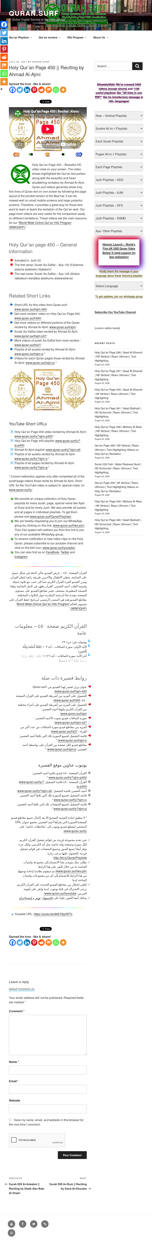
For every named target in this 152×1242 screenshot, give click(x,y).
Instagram (20, 556)
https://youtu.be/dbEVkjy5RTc (53, 914)
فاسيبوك (47, 898)
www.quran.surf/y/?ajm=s (30, 458)
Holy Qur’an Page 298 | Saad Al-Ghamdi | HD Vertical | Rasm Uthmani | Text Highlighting (118, 356)
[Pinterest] (34, 90)
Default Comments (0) (21, 989)
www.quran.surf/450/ (27, 318)
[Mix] (48, 90)
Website (14, 1100)
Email (14, 1081)
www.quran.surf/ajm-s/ (29, 354)
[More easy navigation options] (47, 154)
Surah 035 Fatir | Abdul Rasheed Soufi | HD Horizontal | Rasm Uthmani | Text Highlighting (118, 468)
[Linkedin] (27, 90)
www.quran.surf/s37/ (27, 345)
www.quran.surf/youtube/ (59, 547)
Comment (16, 1011)
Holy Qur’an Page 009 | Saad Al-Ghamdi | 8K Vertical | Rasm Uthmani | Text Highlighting (118, 394)
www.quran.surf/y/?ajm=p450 (33, 436)
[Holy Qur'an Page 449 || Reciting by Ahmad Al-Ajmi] (79, 154)
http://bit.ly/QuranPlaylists (70, 857)
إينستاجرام (25, 898)
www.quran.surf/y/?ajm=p (31, 467)
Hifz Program (75, 37)
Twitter (65, 552)
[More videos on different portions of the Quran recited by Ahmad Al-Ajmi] (63, 154)
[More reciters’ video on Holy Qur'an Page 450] (31, 154)
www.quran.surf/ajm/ (62, 327)
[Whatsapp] (56, 90)
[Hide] (1, 89)
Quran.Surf (34, 13)
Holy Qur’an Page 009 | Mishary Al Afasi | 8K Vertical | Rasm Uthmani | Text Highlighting (118, 505)
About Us (99, 37)
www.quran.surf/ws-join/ (68, 525)
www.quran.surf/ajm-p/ (40, 363)
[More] (63, 90)
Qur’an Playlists (19, 37)
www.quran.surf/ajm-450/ (30, 309)
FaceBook (52, 552)
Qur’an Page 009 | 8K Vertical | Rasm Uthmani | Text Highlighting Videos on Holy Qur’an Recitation (117, 487)
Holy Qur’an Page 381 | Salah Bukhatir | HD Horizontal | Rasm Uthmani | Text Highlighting (118, 412)
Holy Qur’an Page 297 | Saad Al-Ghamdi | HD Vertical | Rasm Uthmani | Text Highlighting (118, 375)
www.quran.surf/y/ (20, 490)
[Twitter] (19, 90)
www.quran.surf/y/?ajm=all (63, 449)
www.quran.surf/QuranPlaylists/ (50, 516)
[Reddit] (41, 90)
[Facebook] (12, 90)
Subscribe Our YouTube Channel (115, 312)
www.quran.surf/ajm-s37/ (30, 336)
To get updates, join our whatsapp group (119, 296)
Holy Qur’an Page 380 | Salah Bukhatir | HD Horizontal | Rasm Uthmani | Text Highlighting (118, 524)
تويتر (38, 898)
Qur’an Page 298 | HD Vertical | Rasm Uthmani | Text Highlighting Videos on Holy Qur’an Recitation (117, 450)
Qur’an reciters (48, 37)
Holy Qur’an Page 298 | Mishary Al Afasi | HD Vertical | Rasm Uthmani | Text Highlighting (118, 431)
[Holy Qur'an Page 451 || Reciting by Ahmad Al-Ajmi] (16, 154)
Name (14, 1062)
